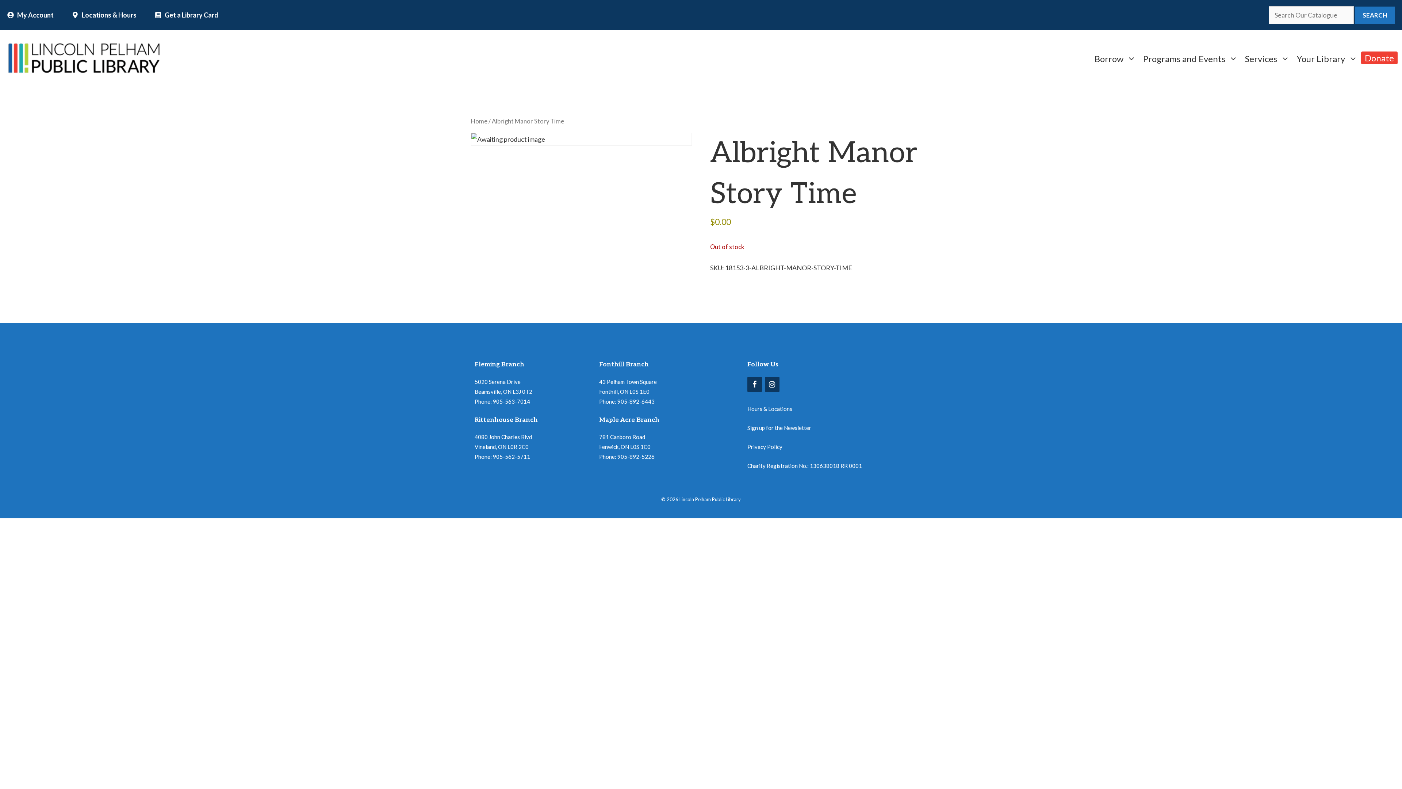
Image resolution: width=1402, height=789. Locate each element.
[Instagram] (772, 384)
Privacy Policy (764, 446)
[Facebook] (754, 384)
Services (1261, 57)
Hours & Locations (769, 408)
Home (479, 121)
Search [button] (1375, 15)
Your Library (1321, 57)
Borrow (1109, 57)
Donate (1379, 58)
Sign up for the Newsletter (779, 427)
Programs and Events (1184, 57)
